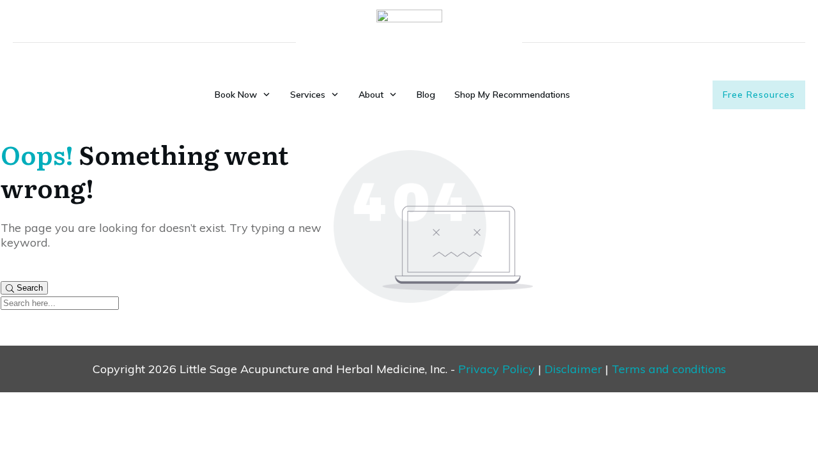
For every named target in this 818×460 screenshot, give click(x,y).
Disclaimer (573, 369)
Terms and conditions (669, 369)
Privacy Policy (496, 369)
